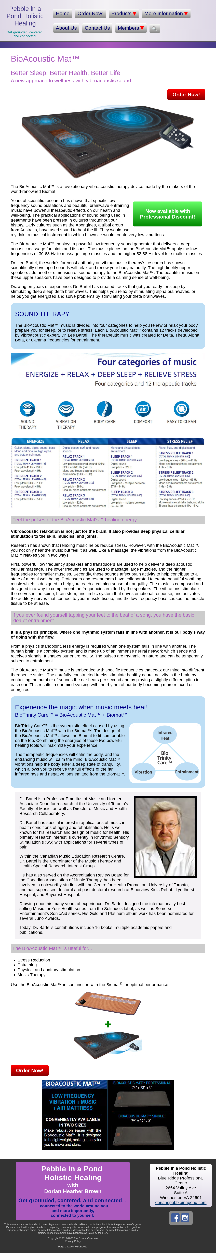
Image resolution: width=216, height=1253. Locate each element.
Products (121, 13)
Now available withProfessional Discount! (167, 214)
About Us (66, 28)
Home (63, 13)
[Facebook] (175, 1217)
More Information (163, 13)
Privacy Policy (73, 1241)
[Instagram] (185, 1217)
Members (128, 28)
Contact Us (97, 28)
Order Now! (90, 13)
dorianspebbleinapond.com (181, 1202)
